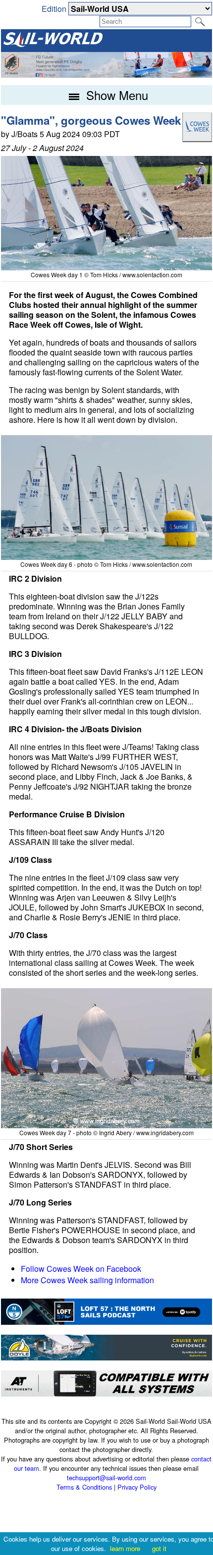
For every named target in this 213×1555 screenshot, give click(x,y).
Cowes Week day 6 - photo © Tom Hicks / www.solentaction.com (106, 564)
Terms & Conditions (84, 1487)
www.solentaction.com (152, 274)
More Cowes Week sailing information (87, 1280)
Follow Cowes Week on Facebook (81, 1268)
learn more (125, 1548)
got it (159, 1548)
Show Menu (115, 94)
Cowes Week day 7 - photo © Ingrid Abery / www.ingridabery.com (106, 1132)
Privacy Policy (137, 1487)
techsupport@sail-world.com (106, 1477)
